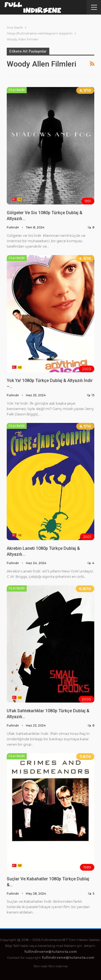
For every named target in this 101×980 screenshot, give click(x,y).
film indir (41, 966)
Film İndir (17, 90)
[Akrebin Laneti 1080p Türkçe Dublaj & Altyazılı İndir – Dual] (50, 481)
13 (92, 395)
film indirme (58, 966)
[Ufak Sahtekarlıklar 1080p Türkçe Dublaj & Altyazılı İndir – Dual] (50, 644)
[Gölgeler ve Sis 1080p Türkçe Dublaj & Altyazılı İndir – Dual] (50, 145)
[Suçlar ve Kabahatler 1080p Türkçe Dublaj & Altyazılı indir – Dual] (50, 812)
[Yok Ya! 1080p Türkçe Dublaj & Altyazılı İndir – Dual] (50, 314)
